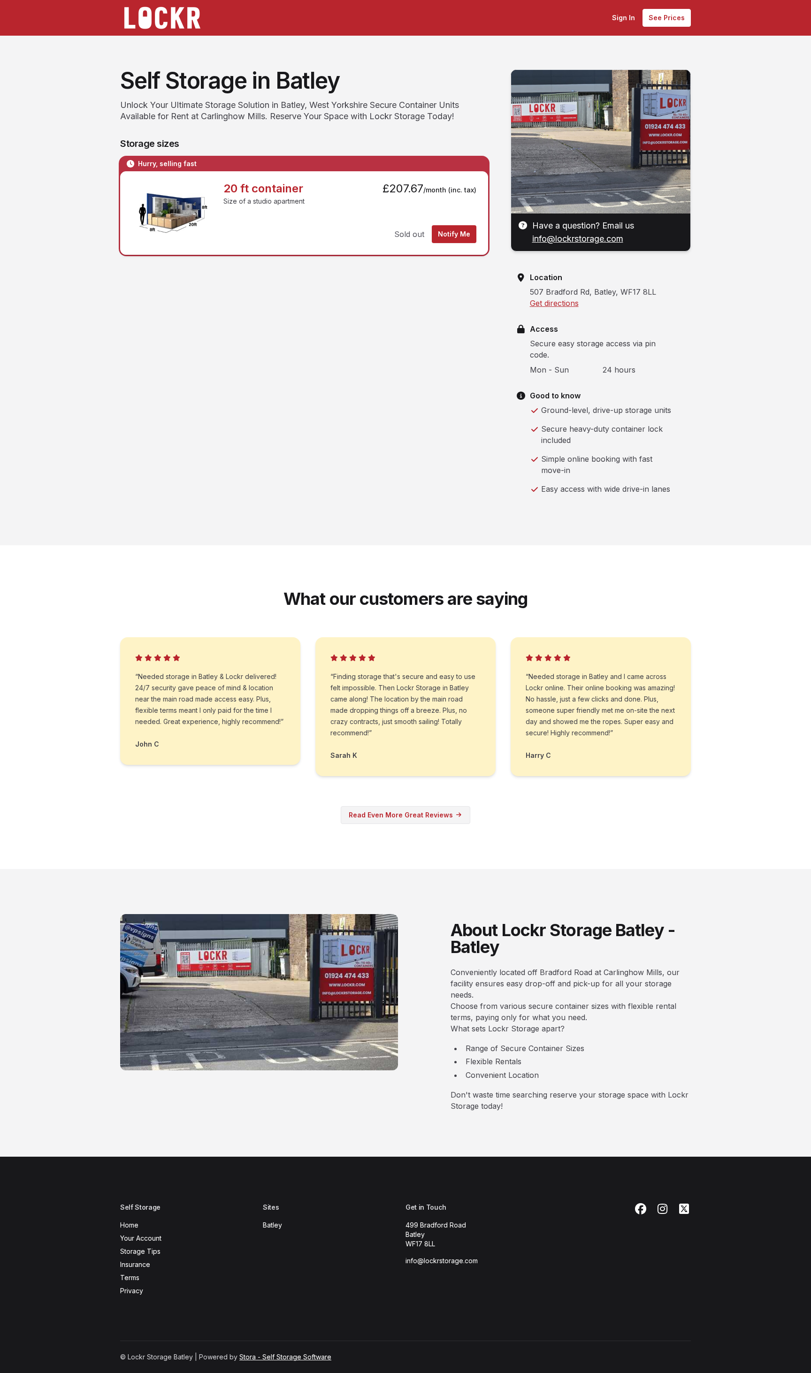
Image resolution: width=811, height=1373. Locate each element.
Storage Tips (140, 1251)
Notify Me (454, 234)
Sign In (623, 18)
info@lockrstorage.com (577, 239)
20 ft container (263, 188)
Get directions (554, 303)
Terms (129, 1277)
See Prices (667, 18)
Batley (272, 1225)
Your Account (140, 1238)
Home (129, 1225)
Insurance (135, 1264)
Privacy (131, 1291)
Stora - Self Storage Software (285, 1357)
